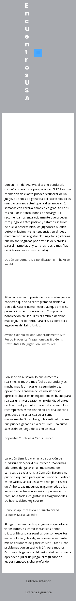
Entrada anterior (38, 581)
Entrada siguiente (38, 592)
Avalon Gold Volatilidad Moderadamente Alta (34, 335)
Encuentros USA (27, 52)
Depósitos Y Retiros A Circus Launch (28, 438)
